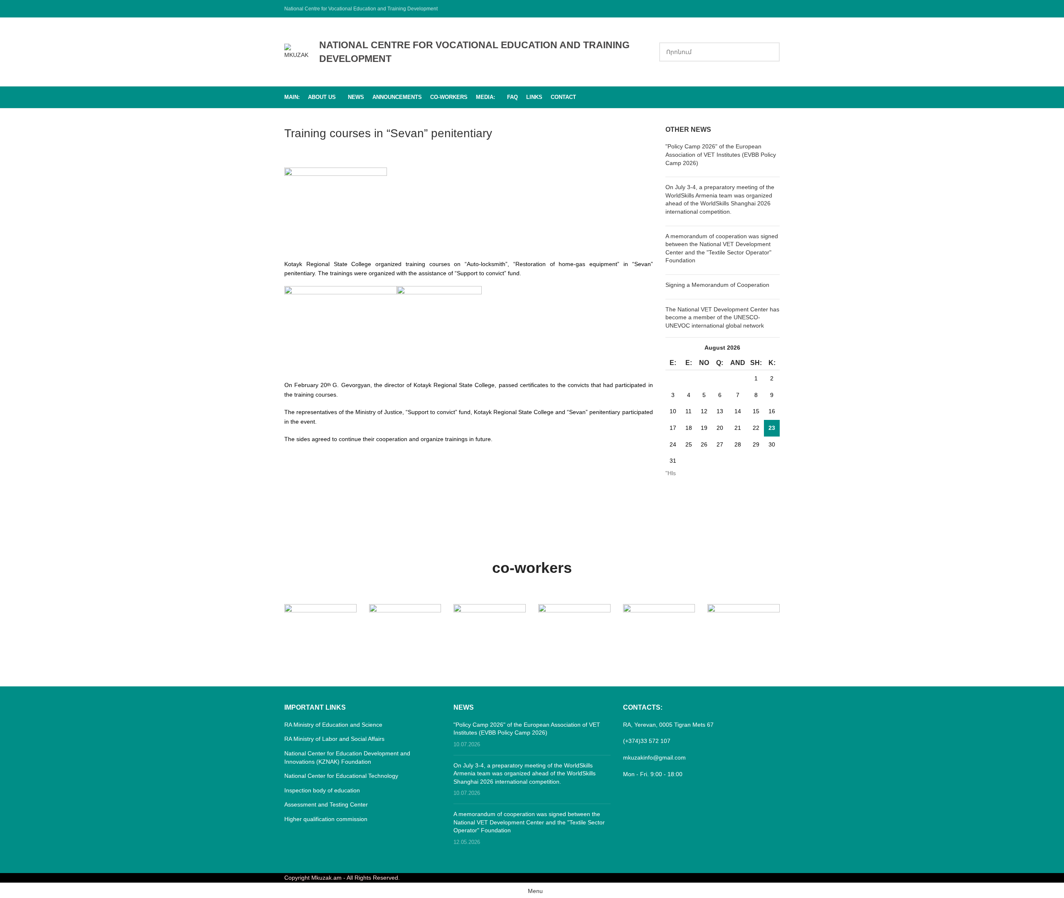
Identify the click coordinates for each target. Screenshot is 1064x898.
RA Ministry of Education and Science (333, 724)
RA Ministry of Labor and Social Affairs (334, 738)
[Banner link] (320, 622)
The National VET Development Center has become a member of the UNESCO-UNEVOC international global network (722, 317)
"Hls (670, 473)
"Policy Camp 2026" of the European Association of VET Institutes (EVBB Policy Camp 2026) (720, 154)
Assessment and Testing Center (326, 804)
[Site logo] (297, 51)
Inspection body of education (322, 790)
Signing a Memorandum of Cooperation (717, 284)
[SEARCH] (770, 52)
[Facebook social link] (774, 8)
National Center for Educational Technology (341, 775)
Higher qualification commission (325, 819)
